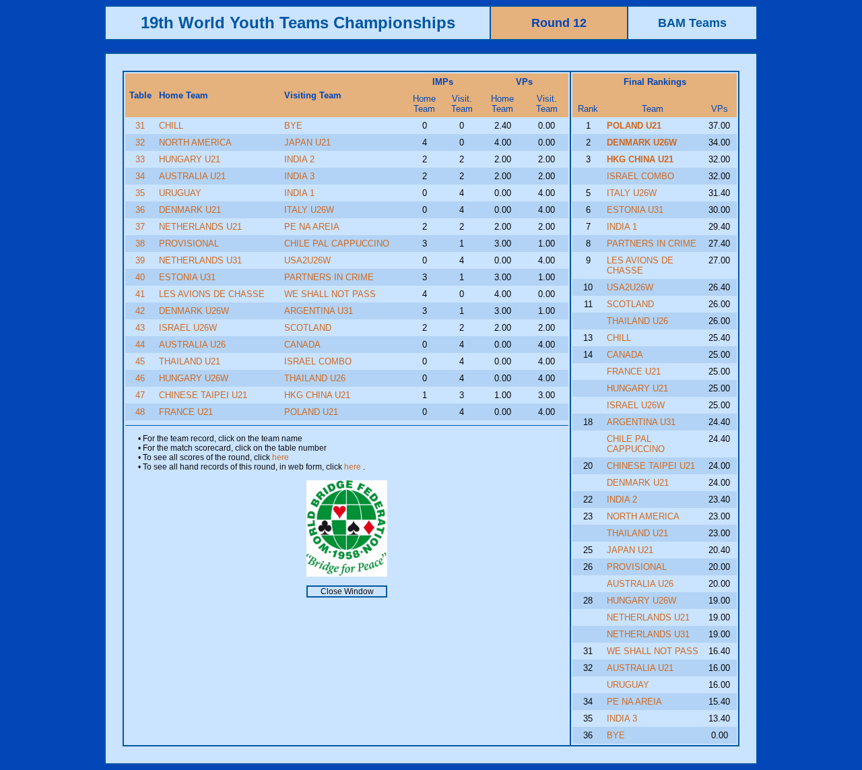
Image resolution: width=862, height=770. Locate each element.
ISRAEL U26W (188, 328)
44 (140, 345)
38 (140, 243)
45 (140, 361)
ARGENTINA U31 (318, 311)
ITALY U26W (309, 210)
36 (140, 210)
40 (140, 277)
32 (140, 142)
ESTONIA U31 (187, 277)
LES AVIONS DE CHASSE (212, 294)
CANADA (302, 345)
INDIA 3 (299, 176)
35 (140, 193)
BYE (293, 126)
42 (140, 311)
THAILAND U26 (314, 378)
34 (140, 176)
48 (140, 412)
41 (140, 294)
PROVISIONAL (189, 243)
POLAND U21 (311, 412)
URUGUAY (180, 193)
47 (140, 395)
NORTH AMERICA (195, 142)
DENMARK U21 (190, 210)
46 (140, 378)
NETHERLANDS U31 (200, 260)
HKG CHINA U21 (317, 395)
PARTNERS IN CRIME (329, 277)
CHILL (171, 126)
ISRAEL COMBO (318, 361)
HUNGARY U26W (193, 378)
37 (140, 227)
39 (140, 260)
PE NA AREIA (311, 227)
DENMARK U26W (194, 311)
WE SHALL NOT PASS (330, 294)
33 (140, 159)
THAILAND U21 (189, 361)
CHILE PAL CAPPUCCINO (336, 243)
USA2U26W (307, 260)
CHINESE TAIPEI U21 (203, 395)
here (280, 457)
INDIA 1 (299, 193)
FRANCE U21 (186, 412)
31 (140, 126)
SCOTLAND (307, 328)
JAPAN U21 (307, 142)
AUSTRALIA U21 (192, 176)
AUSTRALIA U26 (192, 345)
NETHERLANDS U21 (200, 227)
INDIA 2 (299, 159)
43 (140, 328)
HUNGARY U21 (189, 159)
